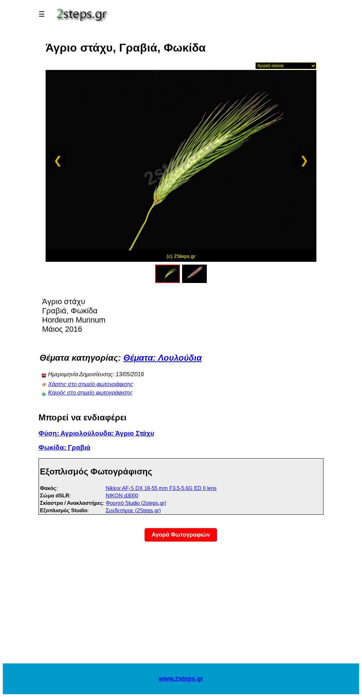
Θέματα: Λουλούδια (162, 357)
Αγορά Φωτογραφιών (181, 535)
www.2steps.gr (181, 678)
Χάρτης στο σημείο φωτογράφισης (90, 384)
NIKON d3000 (122, 495)
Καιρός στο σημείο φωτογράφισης (90, 393)
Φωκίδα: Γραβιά (64, 447)
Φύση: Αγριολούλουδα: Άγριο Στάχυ (96, 433)
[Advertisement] (181, 606)
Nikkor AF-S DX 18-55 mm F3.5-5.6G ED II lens (161, 488)
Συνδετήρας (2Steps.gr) (133, 510)
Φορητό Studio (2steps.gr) (136, 503)
